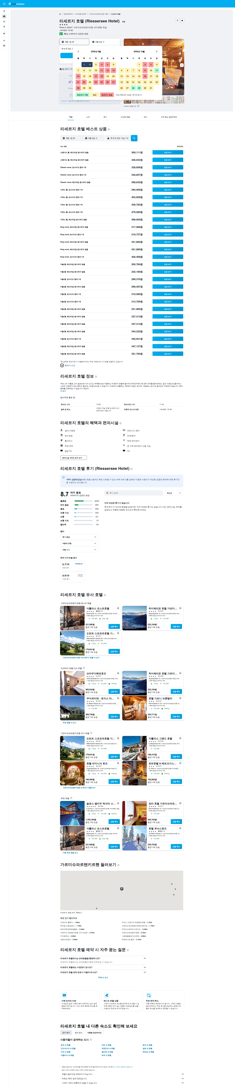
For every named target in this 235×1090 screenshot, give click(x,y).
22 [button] (84, 82)
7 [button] (78, 70)
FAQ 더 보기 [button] (103, 977)
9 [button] (90, 70)
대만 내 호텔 (106, 1045)
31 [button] (151, 88)
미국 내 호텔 (65, 1052)
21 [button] (78, 82)
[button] (4, 3)
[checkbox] (72, 566)
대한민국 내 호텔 (108, 1048)
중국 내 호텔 (147, 1045)
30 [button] (90, 88)
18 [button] (102, 76)
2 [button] (90, 64)
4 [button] (101, 64)
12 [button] (107, 70)
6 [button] (113, 64)
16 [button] (90, 76)
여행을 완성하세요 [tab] (94, 1032)
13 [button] (113, 70)
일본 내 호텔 (147, 1048)
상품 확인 (114, 626)
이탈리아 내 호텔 (67, 1055)
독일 (65, 14)
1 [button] (84, 64)
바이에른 (78, 14)
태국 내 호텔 (106, 1055)
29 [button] (84, 88)
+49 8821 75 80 (66, 30)
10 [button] (96, 70)
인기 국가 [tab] (66, 1032)
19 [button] (107, 76)
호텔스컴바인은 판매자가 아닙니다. (77, 1074)
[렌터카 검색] (4, 21)
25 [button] (102, 82)
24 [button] (96, 82)
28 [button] (78, 88)
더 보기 (63, 391)
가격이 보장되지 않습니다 (124, 1067)
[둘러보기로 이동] (4, 26)
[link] (81, 657)
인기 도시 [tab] (78, 1032)
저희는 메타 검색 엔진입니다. (74, 1078)
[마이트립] (4, 33)
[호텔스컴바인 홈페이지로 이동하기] (16, 3)
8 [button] (84, 70)
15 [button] (84, 76)
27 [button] (113, 82)
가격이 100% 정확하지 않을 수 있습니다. (79, 1082)
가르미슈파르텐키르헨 (96, 14)
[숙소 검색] (4, 16)
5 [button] (107, 64)
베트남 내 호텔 (148, 1052)
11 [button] (102, 70)
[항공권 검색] (4, 11)
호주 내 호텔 (65, 1045)
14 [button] (78, 76)
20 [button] (113, 76)
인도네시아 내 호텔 (68, 1048)
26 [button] (107, 82)
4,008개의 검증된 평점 (78, 33)
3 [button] (95, 64)
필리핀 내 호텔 (107, 1052)
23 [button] (90, 82)
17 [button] (96, 76)
